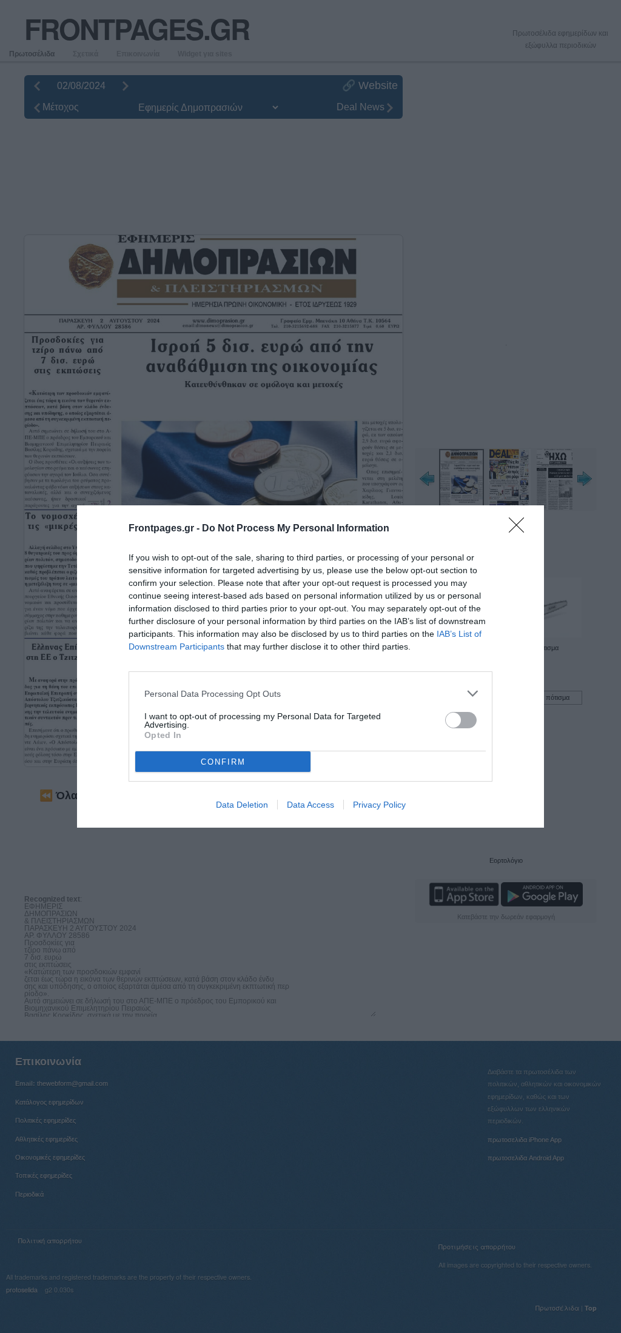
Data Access (310, 804)
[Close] (520, 528)
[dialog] (310, 666)
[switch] (461, 720)
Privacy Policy (379, 804)
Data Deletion (242, 804)
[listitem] (310, 693)
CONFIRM (223, 761)
